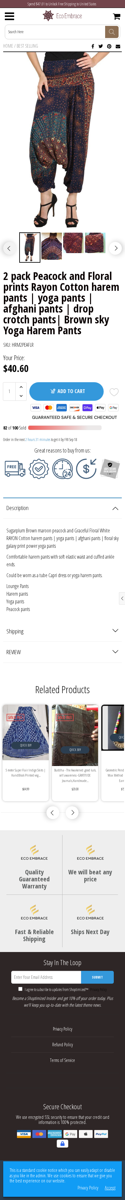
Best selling (27, 46)
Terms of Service (62, 1060)
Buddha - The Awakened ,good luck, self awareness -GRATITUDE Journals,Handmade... (75, 775)
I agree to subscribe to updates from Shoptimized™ (65, 989)
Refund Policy (62, 1044)
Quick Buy (25, 745)
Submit (97, 977)
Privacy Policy (98, 989)
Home (8, 46)
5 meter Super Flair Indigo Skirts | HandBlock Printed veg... (26, 773)
